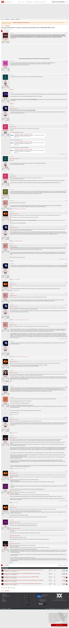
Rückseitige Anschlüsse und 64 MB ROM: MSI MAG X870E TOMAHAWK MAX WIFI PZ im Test (23, 570)
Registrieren (18, 19)
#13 (66, 243)
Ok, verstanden (59, 625)
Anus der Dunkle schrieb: (15, 490)
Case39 (64, 581)
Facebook (26, 595)
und (15, 414)
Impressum (4, 594)
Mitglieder (12, 19)
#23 (66, 397)
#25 (66, 435)
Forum (2, 19)
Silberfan (64, 584)
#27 (66, 484)
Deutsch (10, 608)
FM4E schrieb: (13, 245)
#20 (66, 359)
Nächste (7, 565)
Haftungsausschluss (5, 596)
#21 (66, 370)
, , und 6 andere (19, 468)
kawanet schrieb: (13, 227)
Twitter (26, 599)
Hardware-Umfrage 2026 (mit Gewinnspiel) (21, 22)
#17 (66, 304)
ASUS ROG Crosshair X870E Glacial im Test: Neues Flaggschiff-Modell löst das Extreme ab (23, 583)
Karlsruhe (7, 406)
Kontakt (3, 598)
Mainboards (15, 571)
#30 (66, 541)
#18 (66, 322)
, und (16, 279)
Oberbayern (7, 120)
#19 (66, 341)
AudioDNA (63, 574)
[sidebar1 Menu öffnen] (67, 2)
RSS (25, 604)
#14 (66, 263)
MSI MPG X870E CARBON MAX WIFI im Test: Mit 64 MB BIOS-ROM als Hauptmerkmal (22, 573)
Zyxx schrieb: (13, 126)
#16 (66, 293)
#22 (66, 386)
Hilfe (62, 608)
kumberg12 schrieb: (14, 419)
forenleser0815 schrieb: (14, 158)
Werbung (3, 601)
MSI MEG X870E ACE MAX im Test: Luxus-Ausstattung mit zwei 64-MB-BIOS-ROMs (21, 576)
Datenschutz (4, 595)
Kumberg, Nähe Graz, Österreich (6, 381)
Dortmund (7, 135)
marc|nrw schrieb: (14, 108)
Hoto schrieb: (13, 507)
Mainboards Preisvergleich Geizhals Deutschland (23, 134)
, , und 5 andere (19, 208)
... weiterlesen (12, 38)
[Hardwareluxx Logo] (6, 2)
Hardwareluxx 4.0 (4, 608)
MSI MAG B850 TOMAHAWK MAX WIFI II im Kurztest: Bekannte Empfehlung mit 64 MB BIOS (24, 580)
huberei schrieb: (13, 473)
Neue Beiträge (7, 19)
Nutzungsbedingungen (52, 608)
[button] (21, 1)
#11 (66, 211)
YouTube (26, 597)
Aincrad (8, 493)
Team (3, 599)
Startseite (65, 608)
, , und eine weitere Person (20, 319)
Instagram (27, 602)
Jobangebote (4, 600)
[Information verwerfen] (66, 22)
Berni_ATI (63, 570)
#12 (66, 225)
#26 (66, 471)
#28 (66, 505)
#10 (66, 200)
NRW (8, 70)
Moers (8, 101)
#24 (66, 417)
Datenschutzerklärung (52, 622)
